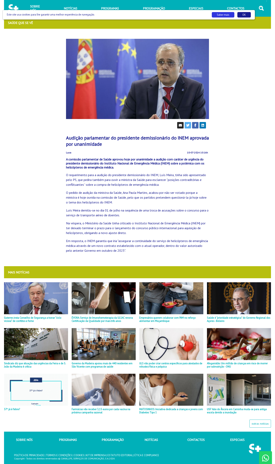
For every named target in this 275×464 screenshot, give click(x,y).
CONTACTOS (196, 440)
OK (244, 14)
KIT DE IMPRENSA (96, 455)
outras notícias (260, 423)
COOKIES (79, 455)
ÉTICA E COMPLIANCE (146, 455)
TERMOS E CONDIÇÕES (59, 455)
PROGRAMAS (68, 440)
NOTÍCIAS (151, 440)
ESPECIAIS (237, 440)
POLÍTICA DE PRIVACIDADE (29, 455)
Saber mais (223, 14)
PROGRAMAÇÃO (113, 440)
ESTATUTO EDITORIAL (120, 455)
